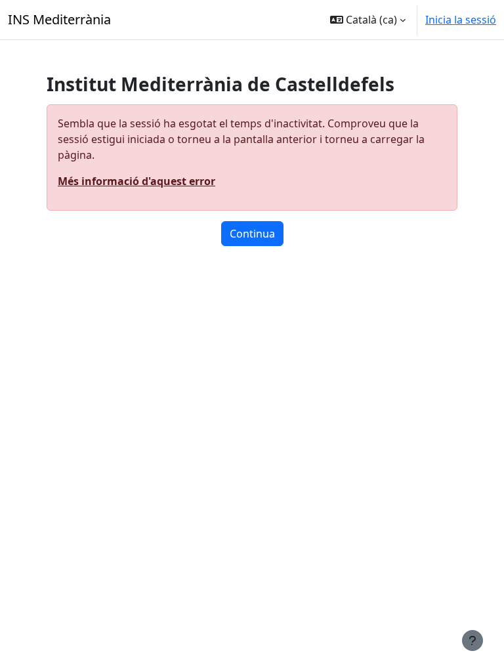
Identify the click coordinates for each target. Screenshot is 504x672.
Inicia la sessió (460, 19)
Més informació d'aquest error (136, 181)
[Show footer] (472, 640)
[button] (368, 19)
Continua (252, 233)
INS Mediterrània (59, 19)
